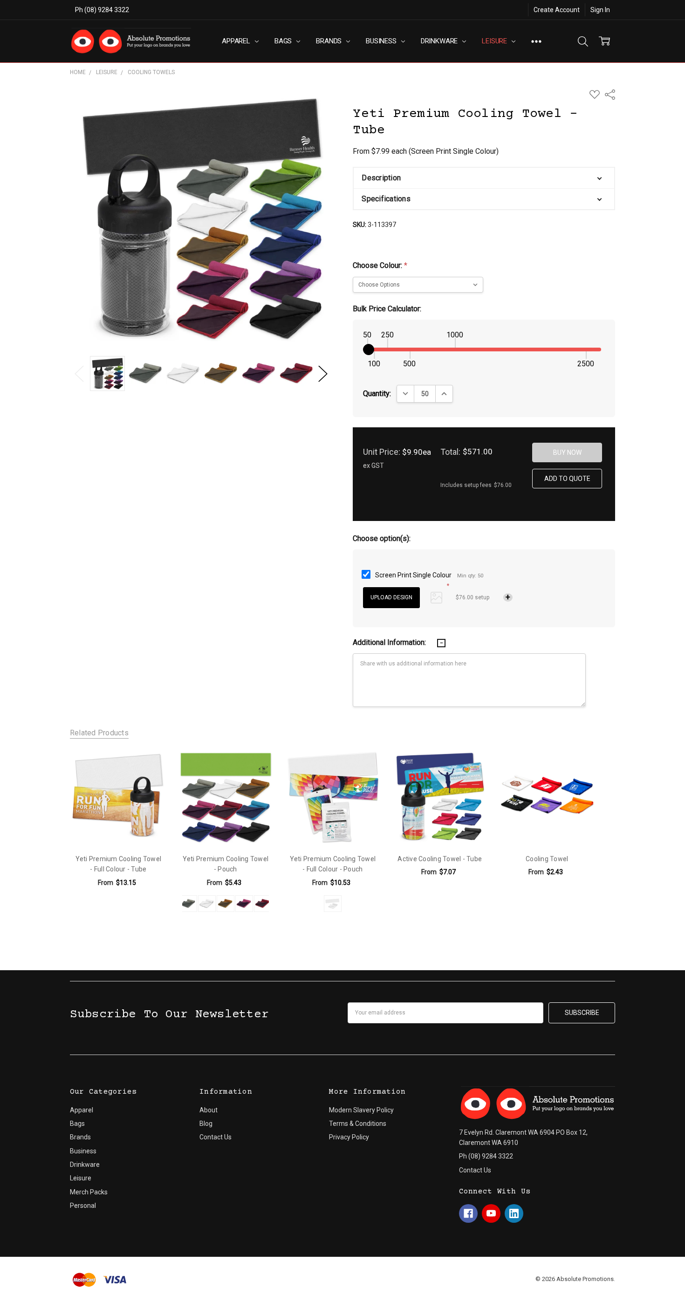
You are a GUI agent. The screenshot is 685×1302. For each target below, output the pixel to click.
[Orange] (225, 903)
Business (382, 41)
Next (323, 373)
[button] (484, 178)
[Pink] (244, 903)
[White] (207, 903)
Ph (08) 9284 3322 (102, 10)
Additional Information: (390, 642)
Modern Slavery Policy (361, 1110)
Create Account (557, 10)
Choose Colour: (380, 265)
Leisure (495, 41)
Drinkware (440, 41)
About (208, 1110)
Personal (83, 1205)
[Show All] (536, 41)
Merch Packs (89, 1192)
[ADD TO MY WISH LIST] (149, 766)
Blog (205, 1123)
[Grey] (188, 903)
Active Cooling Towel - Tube (439, 859)
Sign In (600, 10)
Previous (79, 373)
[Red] (263, 903)
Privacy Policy (349, 1137)
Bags (284, 41)
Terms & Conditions (357, 1123)
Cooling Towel (547, 859)
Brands (329, 41)
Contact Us (215, 1137)
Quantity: (377, 393)
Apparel (237, 41)
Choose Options (118, 826)
